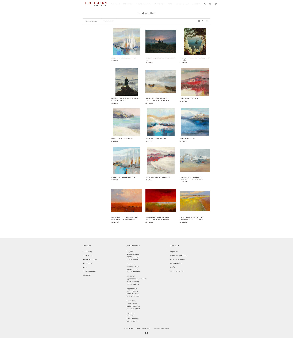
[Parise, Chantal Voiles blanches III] (126, 160)
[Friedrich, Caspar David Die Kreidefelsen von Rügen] (195, 41)
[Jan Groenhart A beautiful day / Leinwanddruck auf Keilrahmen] (195, 201)
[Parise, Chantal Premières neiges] (161, 160)
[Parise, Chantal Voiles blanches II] (126, 41)
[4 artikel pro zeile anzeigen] (207, 21)
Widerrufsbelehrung (177, 259)
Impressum (174, 251)
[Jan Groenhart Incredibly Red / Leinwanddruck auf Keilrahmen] (160, 200)
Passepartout (88, 255)
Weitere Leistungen (90, 259)
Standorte (86, 275)
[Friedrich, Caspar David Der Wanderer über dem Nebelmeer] (126, 82)
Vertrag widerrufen (177, 271)
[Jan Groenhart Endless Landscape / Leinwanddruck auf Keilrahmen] (126, 200)
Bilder (85, 267)
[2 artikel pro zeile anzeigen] (199, 21)
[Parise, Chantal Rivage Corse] (126, 122)
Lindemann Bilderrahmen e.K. (136, 329)
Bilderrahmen (88, 263)
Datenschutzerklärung (178, 255)
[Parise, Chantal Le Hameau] (195, 82)
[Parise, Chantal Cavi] (195, 122)
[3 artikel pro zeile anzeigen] (203, 21)
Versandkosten (176, 263)
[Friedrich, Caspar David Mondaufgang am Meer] (160, 41)
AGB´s (172, 267)
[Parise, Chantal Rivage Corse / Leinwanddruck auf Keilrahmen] (160, 81)
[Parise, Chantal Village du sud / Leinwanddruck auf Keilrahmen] (195, 160)
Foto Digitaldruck (89, 271)
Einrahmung (87, 251)
